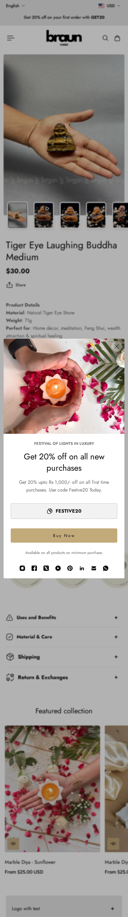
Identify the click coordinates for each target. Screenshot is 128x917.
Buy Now (64, 535)
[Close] (116, 346)
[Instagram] (22, 568)
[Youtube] (58, 568)
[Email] (94, 568)
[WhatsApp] (106, 568)
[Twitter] (46, 568)
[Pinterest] (70, 568)
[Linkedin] (82, 568)
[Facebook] (34, 568)
